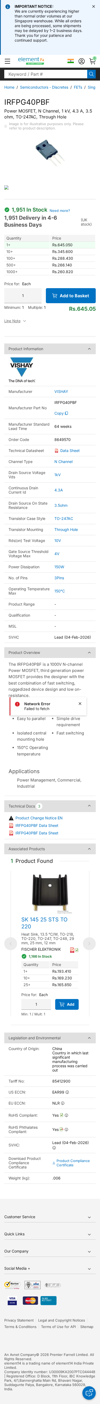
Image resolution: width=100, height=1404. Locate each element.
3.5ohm (60, 505)
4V (56, 553)
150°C (59, 591)
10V (57, 540)
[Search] (91, 74)
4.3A (58, 490)
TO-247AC (63, 518)
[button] (7, 61)
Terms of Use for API (58, 1327)
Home (9, 87)
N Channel (63, 461)
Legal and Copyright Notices (61, 1320)
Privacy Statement (19, 1320)
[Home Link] (41, 61)
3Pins (59, 578)
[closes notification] (93, 6)
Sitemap (86, 1327)
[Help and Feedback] (89, 1393)
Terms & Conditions (20, 1327)
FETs (78, 87)
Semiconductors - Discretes (44, 87)
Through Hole (66, 529)
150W (59, 567)
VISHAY (61, 391)
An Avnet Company (20, 1354)
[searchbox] (45, 74)
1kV (57, 474)
